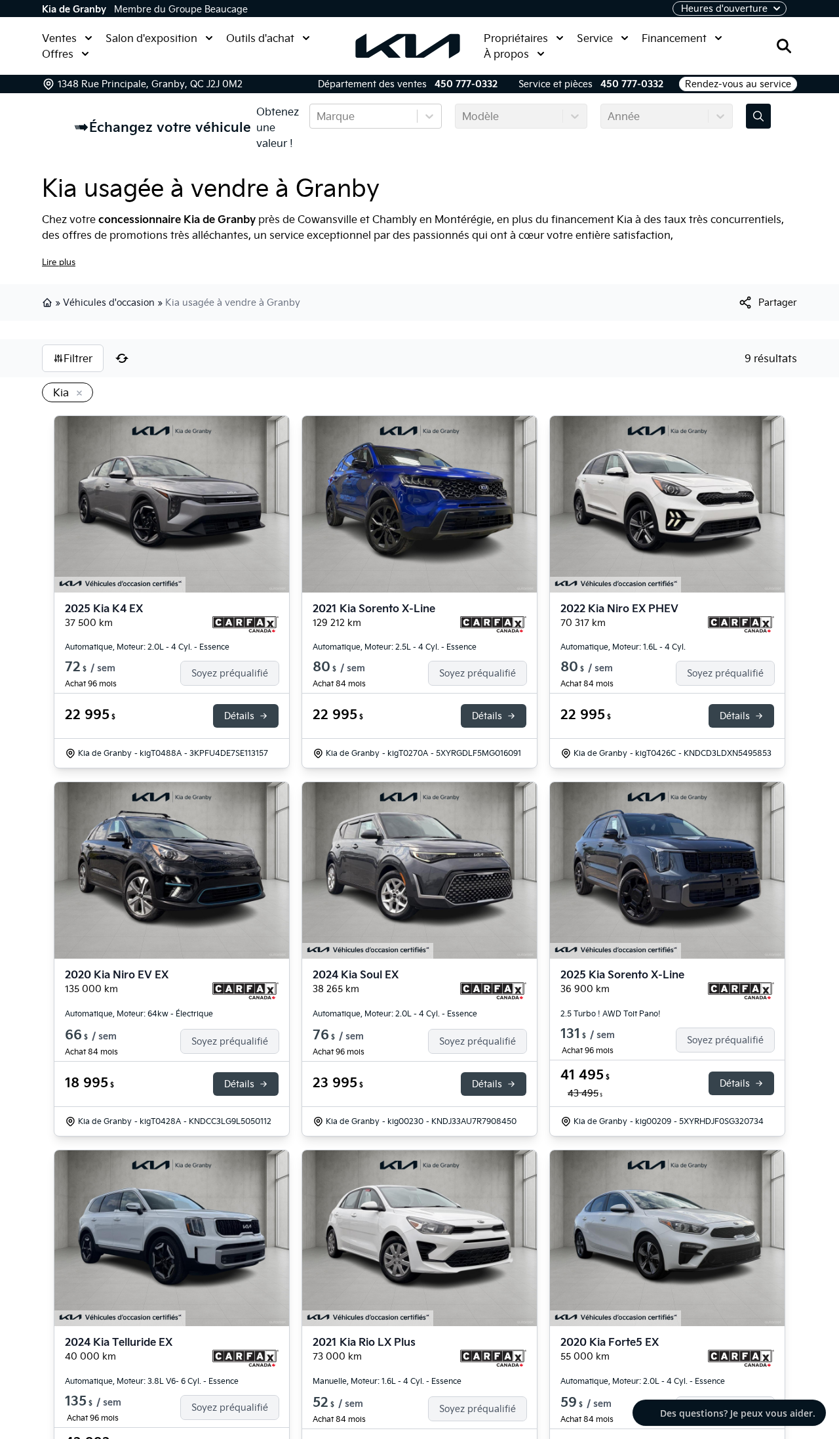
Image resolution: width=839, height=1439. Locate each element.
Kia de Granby (74, 9)
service (286, 235)
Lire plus (58, 262)
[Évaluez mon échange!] (758, 116)
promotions (138, 235)
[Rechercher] (784, 46)
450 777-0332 (466, 84)
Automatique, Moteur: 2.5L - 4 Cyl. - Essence (395, 646)
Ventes (59, 38)
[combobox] (318, 116)
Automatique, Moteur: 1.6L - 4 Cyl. (623, 646)
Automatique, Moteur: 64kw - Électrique (139, 1013)
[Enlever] (76, 393)
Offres (57, 54)
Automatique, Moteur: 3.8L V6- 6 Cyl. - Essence (152, 1381)
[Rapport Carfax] (245, 624)
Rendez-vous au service (738, 84)
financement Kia (592, 219)
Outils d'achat (260, 38)
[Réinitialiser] (122, 358)
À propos (506, 54)
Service (595, 38)
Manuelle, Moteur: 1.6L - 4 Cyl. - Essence (387, 1381)
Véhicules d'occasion (109, 302)
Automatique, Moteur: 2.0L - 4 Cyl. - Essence (147, 646)
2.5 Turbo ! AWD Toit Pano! (610, 1013)
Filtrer (78, 358)
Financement (674, 38)
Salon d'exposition (151, 38)
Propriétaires (516, 38)
